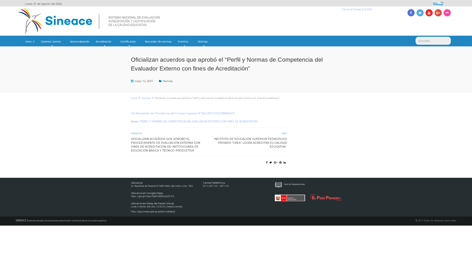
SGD (369, 9)
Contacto (359, 9)
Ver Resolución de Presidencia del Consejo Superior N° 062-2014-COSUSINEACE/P (183, 113)
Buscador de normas (158, 41)
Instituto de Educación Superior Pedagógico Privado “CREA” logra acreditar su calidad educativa (250, 142)
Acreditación (103, 41)
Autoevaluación (79, 41)
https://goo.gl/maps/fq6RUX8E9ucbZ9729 (152, 196)
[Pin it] (280, 162)
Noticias (203, 41)
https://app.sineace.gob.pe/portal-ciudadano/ (153, 211)
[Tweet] (271, 162)
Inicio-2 (30, 41)
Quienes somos (51, 41)
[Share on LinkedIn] (285, 162)
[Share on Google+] (275, 162)
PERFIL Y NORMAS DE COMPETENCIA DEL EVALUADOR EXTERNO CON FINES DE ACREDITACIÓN (199, 121)
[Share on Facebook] (267, 162)
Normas (168, 81)
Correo (346, 9)
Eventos (183, 41)
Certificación (128, 41)
